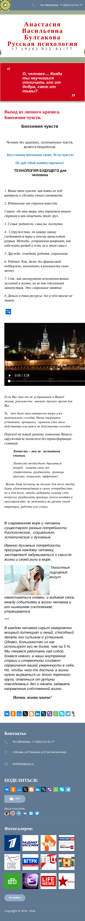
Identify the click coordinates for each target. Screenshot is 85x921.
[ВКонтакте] (7, 713)
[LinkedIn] (37, 713)
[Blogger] (31, 713)
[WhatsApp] (55, 713)
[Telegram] (68, 713)
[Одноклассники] (13, 713)
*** (17, 799)
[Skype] (62, 713)
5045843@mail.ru (23, 764)
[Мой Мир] (19, 713)
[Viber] (49, 713)
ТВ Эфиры (15, 898)
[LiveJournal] (43, 713)
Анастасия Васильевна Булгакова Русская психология (42, 34)
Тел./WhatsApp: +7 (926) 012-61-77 (61, 5)
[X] (25, 713)
